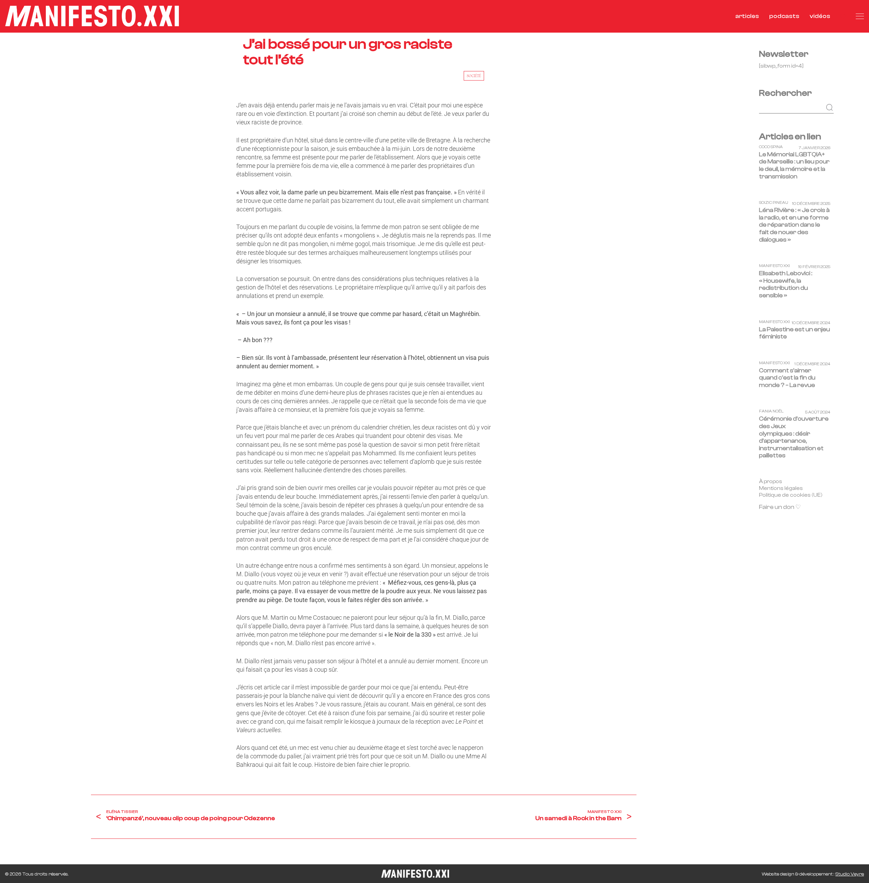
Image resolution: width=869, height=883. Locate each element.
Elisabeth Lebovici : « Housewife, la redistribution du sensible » (785, 284)
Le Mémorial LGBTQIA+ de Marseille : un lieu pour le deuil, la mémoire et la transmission (794, 165)
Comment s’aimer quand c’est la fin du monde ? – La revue (787, 378)
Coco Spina (771, 147)
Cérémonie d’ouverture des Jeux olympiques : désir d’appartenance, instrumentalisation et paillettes (794, 437)
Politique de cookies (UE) (790, 495)
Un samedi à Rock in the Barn (578, 818)
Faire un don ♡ (780, 507)
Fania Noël (771, 411)
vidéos (820, 16)
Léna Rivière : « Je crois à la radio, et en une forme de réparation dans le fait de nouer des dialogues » (794, 225)
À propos (770, 481)
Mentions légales (781, 488)
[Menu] (860, 16)
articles (747, 16)
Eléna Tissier (122, 811)
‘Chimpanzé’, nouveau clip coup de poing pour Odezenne (190, 818)
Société (474, 75)
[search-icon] (843, 16)
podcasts (784, 16)
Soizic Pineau (773, 203)
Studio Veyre (849, 874)
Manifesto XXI (605, 811)
